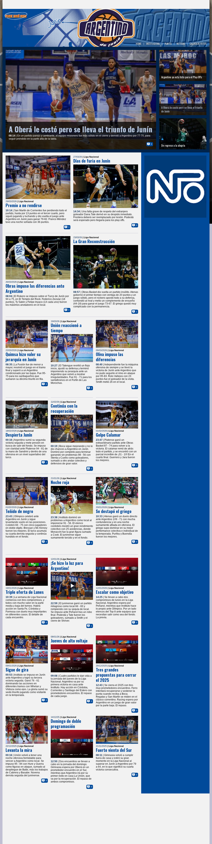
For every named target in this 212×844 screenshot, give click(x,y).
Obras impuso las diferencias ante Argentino (35, 288)
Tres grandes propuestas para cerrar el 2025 (116, 675)
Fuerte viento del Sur (114, 750)
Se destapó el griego (113, 511)
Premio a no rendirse (24, 205)
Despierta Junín (19, 435)
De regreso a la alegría (42, 129)
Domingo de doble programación (66, 723)
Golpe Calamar (108, 435)
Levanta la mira (19, 750)
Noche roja (60, 482)
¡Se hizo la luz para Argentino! (67, 565)
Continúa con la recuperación (64, 408)
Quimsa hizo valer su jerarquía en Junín (23, 356)
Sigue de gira (17, 670)
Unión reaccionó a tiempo (66, 327)
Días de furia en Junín (91, 161)
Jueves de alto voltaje (69, 641)
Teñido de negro (19, 511)
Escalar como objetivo (115, 592)
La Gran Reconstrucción (94, 241)
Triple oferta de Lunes (25, 592)
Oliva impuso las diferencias (109, 356)
